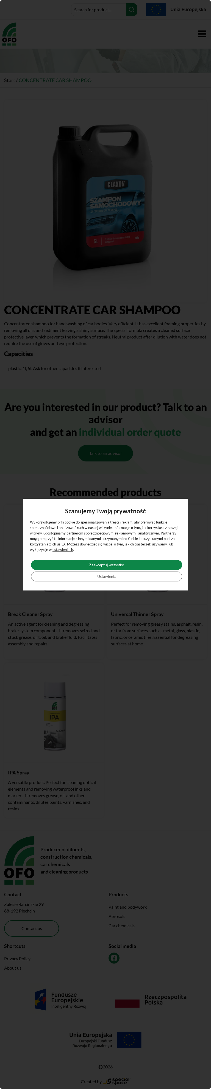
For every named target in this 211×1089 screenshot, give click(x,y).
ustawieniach (62, 549)
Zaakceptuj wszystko (106, 564)
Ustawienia (106, 576)
